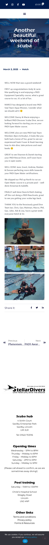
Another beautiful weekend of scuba (24, 38)
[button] (24, 14)
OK (25, 541)
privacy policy (31, 537)
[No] (45, 538)
